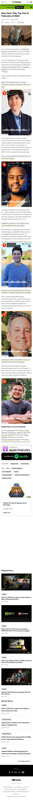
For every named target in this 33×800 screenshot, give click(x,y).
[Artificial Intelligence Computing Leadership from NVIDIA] (16, 2)
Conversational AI (6, 471)
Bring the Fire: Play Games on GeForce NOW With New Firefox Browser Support (15, 630)
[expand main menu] (2, 2)
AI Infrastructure (6, 719)
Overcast (4, 435)
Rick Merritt (15, 19)
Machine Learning (6, 478)
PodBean (4, 437)
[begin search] (5, 2)
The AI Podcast (24, 463)
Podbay (26, 435)
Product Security (22, 791)
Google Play (12, 433)
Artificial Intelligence (17, 468)
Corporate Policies (9, 791)
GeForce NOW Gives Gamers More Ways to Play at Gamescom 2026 (16, 598)
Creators (16, 471)
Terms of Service (10, 789)
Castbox (19, 433)
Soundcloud (5, 439)
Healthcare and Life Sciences (22, 474)
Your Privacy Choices (21, 787)
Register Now (6, 512)
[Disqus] (16, 541)
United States (16, 783)
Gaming (4, 705)
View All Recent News (24, 761)
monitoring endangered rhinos (11, 67)
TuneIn (25, 439)
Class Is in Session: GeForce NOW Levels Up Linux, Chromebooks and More (16, 661)
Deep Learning (14, 463)
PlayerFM (11, 435)
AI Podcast (10, 430)
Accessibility (22, 789)
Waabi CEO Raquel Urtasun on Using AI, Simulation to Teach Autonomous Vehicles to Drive (15, 84)
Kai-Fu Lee (24, 62)
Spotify (12, 439)
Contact (15, 794)
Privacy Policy (7, 787)
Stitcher (17, 439)
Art (8, 468)
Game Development (7, 474)
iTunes (21, 430)
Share (22, 22)
